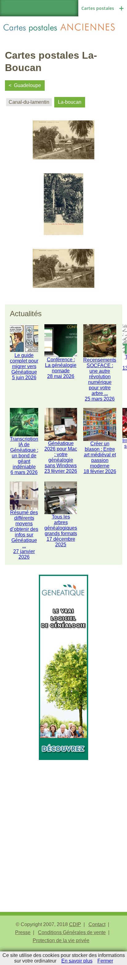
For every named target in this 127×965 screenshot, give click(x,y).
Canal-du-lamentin (29, 102)
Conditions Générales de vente (72, 932)
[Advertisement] (63, 823)
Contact (96, 924)
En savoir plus (76, 960)
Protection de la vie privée (61, 940)
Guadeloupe (27, 85)
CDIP (75, 924)
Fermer (105, 960)
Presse (23, 932)
